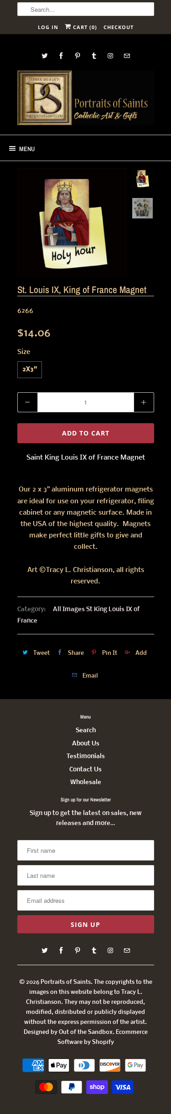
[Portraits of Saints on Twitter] (45, 56)
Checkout (119, 27)
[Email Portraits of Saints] (127, 56)
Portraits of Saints (66, 982)
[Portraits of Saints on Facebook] (61, 56)
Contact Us (85, 769)
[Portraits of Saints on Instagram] (110, 56)
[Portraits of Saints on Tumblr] (94, 56)
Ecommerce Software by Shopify (102, 1037)
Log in (48, 27)
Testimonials (86, 756)
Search (86, 730)
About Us (85, 743)
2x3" (29, 369)
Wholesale (85, 782)
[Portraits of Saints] (85, 99)
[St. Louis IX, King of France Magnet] (72, 222)
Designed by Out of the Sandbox (68, 1032)
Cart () (84, 27)
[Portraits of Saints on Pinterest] (77, 56)
